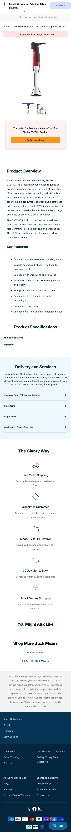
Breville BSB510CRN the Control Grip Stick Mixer (39, 26)
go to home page (35, 140)
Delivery (7, 763)
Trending (8, 730)
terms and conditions (35, 706)
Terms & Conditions (47, 789)
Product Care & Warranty (16, 795)
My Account (9, 751)
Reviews (7, 789)
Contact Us (43, 795)
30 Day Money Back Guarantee (47, 759)
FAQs (6, 783)
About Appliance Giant (15, 777)
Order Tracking (11, 757)
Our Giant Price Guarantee (51, 751)
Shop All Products (12, 719)
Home (7, 26)
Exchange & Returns (47, 777)
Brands (7, 725)
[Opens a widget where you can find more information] (58, 826)
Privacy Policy (44, 783)
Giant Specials (10, 736)
